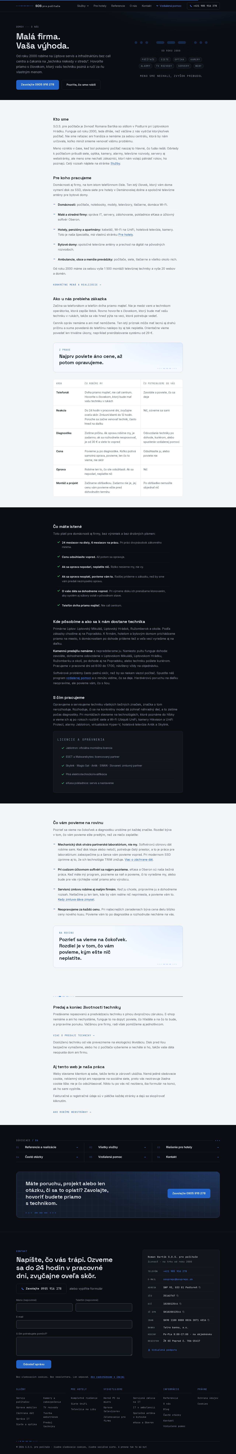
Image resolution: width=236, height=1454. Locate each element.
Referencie (118, 5)
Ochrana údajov (208, 1398)
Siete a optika (26, 1424)
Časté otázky (51, 1157)
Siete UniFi (79, 1403)
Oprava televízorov (112, 1409)
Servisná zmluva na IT (144, 1399)
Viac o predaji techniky (74, 1035)
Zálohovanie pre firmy (115, 1418)
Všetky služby (122, 1147)
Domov (20, 26)
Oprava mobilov (26, 1407)
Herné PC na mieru (112, 1399)
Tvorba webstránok (50, 1415)
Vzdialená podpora (163, 1349)
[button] (171, 57)
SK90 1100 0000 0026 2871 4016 (184, 1320)
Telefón (87, 1299)
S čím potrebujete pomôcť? (31, 1333)
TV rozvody (50, 1407)
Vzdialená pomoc (170, 5)
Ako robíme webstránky (72, 1112)
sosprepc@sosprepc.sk (178, 1279)
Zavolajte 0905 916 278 (37, 84)
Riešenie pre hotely (192, 1147)
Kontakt (146, 5)
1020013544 (170, 1303)
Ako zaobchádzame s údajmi (108, 1377)
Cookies (203, 1403)
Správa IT (23, 1418)
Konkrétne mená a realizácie (77, 284)
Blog (166, 1409)
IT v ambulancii (144, 1407)
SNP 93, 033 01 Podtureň (180, 1287)
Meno (26, 1299)
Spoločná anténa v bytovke (144, 1415)
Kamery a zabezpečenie (52, 1399)
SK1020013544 (172, 1311)
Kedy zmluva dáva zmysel (76, 899)
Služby (81, 5)
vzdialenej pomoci (78, 678)
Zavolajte (44, 1289)
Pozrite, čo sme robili (81, 85)
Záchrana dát (25, 1413)
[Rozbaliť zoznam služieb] (88, 6)
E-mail (19, 1316)
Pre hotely (99, 5)
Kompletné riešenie (84, 1398)
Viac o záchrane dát (139, 859)
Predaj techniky (49, 1424)
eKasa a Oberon (143, 1422)
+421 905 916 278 (175, 1271)
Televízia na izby (83, 1409)
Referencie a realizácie (51, 1147)
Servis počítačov (23, 1399)
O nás (133, 5)
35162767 (169, 1295)
